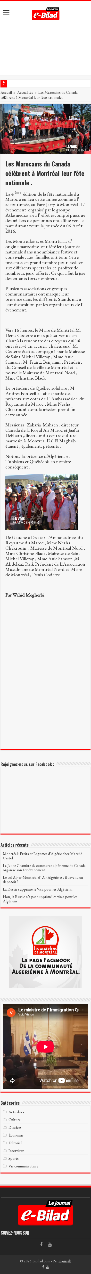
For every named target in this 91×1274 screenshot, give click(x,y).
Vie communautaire (23, 1166)
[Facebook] (41, 1244)
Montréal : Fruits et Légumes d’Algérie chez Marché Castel (42, 856)
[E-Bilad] (46, 12)
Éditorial (15, 1142)
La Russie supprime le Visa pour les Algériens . (38, 889)
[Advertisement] (45, 51)
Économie (16, 1135)
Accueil (6, 92)
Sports (13, 1158)
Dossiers (15, 1127)
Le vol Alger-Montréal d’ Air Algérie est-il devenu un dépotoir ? (43, 879)
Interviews (16, 1150)
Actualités (25, 92)
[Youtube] (50, 1244)
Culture (14, 1119)
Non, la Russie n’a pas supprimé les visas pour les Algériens (40, 899)
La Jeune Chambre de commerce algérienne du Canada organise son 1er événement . (44, 867)
